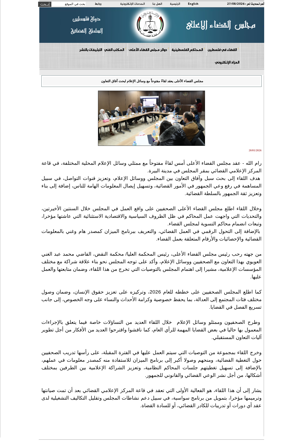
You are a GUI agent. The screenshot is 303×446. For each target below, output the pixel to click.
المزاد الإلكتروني (227, 62)
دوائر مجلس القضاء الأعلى (148, 49)
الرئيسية (175, 3)
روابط (98, 3)
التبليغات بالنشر (90, 49)
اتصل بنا (157, 3)
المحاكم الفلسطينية (187, 49)
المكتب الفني (114, 49)
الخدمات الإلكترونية (132, 3)
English (193, 3)
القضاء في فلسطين (222, 49)
